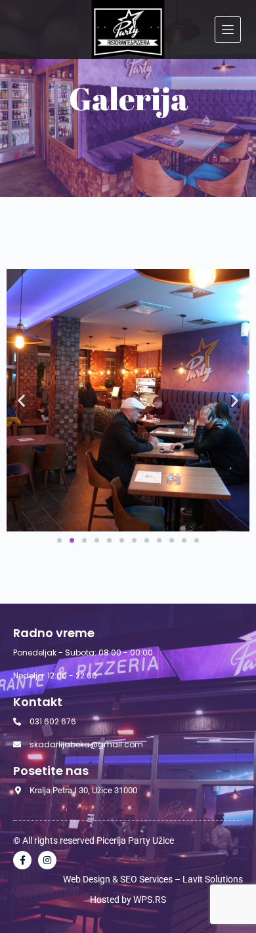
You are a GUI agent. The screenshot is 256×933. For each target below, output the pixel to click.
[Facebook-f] (22, 860)
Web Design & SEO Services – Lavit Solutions (153, 879)
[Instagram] (47, 860)
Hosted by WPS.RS (128, 899)
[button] (21, 400)
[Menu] (228, 29)
